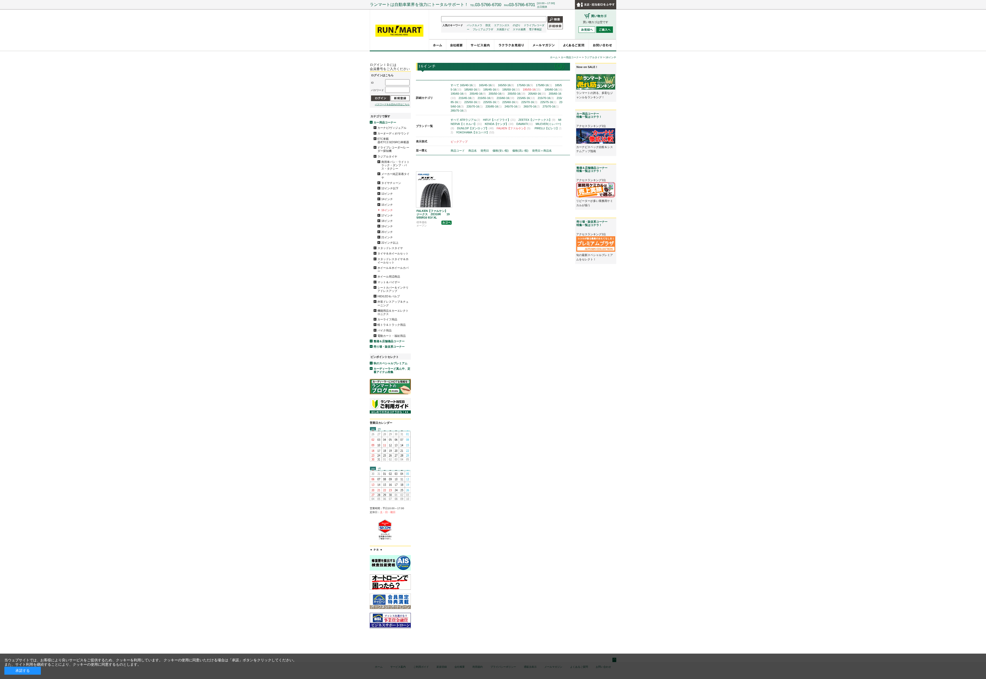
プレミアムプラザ (483, 29)
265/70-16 (532, 106)
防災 (488, 25)
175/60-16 (525, 85)
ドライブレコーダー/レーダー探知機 (393, 149)
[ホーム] (437, 45)
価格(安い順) (500, 150)
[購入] (446, 222)
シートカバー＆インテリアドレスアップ (393, 289)
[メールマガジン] (543, 45)
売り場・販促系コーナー (389, 346)
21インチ (387, 237)
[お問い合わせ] (602, 45)
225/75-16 (548, 102)
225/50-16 (472, 102)
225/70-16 (529, 102)
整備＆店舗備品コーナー (389, 341)
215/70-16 (546, 98)
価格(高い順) (520, 150)
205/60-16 (537, 93)
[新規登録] (400, 98)
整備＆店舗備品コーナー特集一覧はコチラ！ (592, 169)
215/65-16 (526, 98)
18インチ (387, 220)
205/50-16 (497, 93)
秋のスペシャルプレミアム (390, 363)
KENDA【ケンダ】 (499, 123)
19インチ (387, 226)
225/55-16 (491, 102)
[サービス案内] (480, 45)
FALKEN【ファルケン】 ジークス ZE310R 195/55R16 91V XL (433, 214)
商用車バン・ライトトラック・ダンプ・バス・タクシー (395, 165)
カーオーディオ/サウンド (393, 133)
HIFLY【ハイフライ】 (499, 119)
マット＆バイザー (388, 282)
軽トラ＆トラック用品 (391, 324)
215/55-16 (486, 98)
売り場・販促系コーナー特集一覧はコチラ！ (592, 223)
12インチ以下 (390, 188)
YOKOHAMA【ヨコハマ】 (475, 132)
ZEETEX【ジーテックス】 (536, 119)
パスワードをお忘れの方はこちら (392, 104)
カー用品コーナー (385, 122)
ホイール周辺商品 (388, 276)
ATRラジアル (470, 119)
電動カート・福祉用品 (391, 335)
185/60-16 (472, 89)
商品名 (473, 150)
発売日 (485, 150)
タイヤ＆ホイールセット (393, 253)
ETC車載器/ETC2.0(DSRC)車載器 (393, 140)
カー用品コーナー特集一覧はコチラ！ (589, 115)
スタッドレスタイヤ (390, 248)
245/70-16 (513, 106)
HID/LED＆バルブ (388, 296)
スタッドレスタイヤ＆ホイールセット (393, 261)
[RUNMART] (399, 31)
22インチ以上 (390, 242)
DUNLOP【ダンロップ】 (475, 128)
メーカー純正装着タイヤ (395, 175)
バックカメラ (474, 25)
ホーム (554, 57)
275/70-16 (551, 106)
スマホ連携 (519, 29)
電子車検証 (535, 29)
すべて (455, 85)
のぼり (516, 25)
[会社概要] (456, 45)
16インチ (387, 210)
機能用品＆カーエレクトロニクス (393, 312)
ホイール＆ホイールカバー (393, 269)
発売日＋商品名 (542, 150)
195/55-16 (532, 89)
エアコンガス (501, 25)
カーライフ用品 (387, 319)
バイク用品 (384, 330)
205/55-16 (516, 93)
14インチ (387, 199)
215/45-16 (467, 98)
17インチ (387, 215)
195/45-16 (491, 89)
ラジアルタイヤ (387, 156)
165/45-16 (487, 85)
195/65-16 (459, 93)
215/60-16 (505, 98)
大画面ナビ (503, 29)
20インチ (387, 231)
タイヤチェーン (391, 182)
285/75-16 (459, 110)
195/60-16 (553, 89)
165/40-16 (468, 85)
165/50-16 (506, 85)
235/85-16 (494, 106)
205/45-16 (478, 93)
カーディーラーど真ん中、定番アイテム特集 (392, 370)
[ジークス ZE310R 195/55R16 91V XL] (434, 189)
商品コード (458, 150)
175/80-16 (544, 85)
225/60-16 (510, 102)
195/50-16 (511, 89)
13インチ (387, 193)
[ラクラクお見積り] (511, 45)
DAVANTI (524, 123)
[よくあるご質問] (574, 45)
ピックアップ (459, 141)
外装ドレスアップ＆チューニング (393, 303)
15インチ (387, 204)
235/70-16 (475, 106)
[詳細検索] (555, 26)
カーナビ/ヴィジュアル (391, 127)
